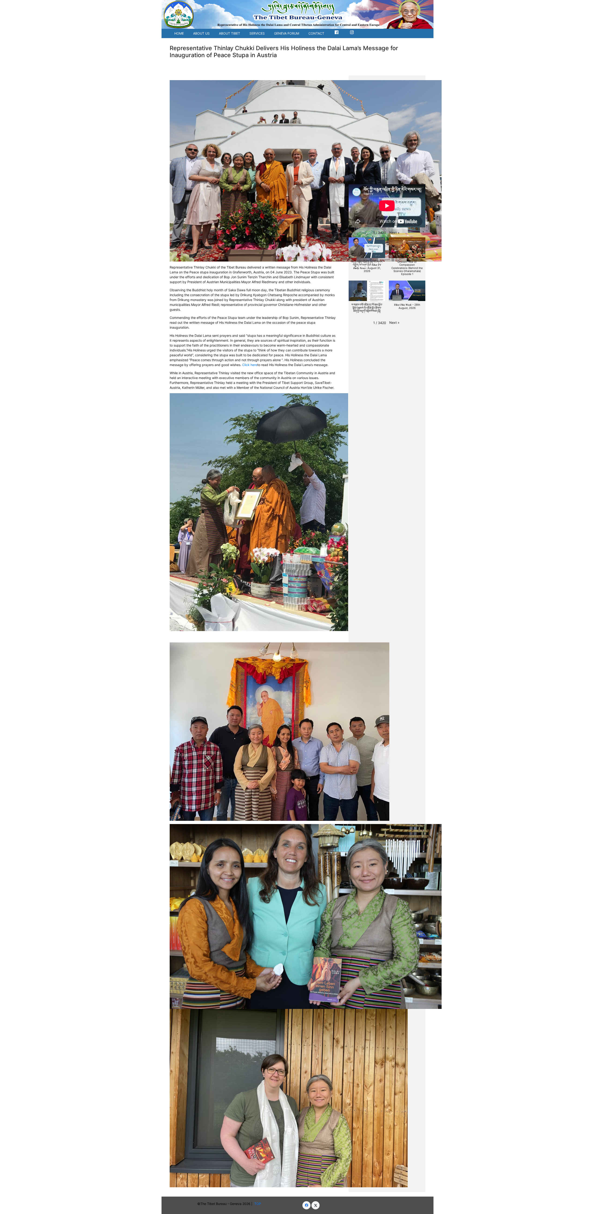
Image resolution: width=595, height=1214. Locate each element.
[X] (315, 1205)
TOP (258, 1204)
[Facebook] (306, 1205)
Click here (249, 365)
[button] (394, 232)
